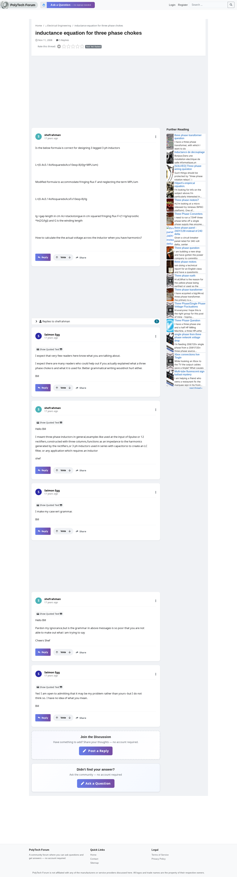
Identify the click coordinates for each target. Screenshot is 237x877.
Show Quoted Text (49, 349)
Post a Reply (98, 751)
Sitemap (94, 863)
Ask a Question (98, 783)
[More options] (155, 137)
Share (82, 257)
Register (183, 5)
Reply (44, 257)
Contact (94, 858)
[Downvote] (69, 257)
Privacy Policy (159, 858)
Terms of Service (160, 854)
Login (172, 5)
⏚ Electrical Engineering (58, 25)
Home (38, 25)
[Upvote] (56, 257)
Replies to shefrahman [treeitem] (100, 321)
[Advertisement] (118, 83)
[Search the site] (231, 5)
